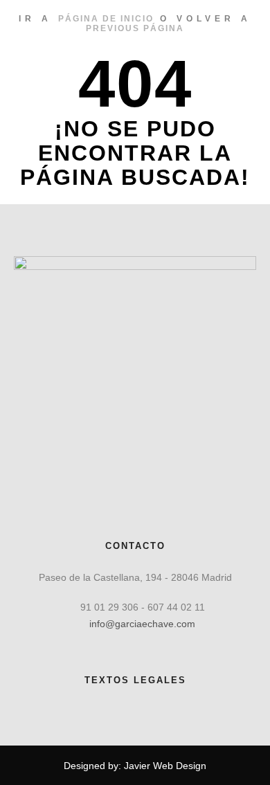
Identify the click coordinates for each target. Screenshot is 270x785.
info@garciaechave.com (142, 623)
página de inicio (106, 19)
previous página (135, 28)
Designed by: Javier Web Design (135, 765)
